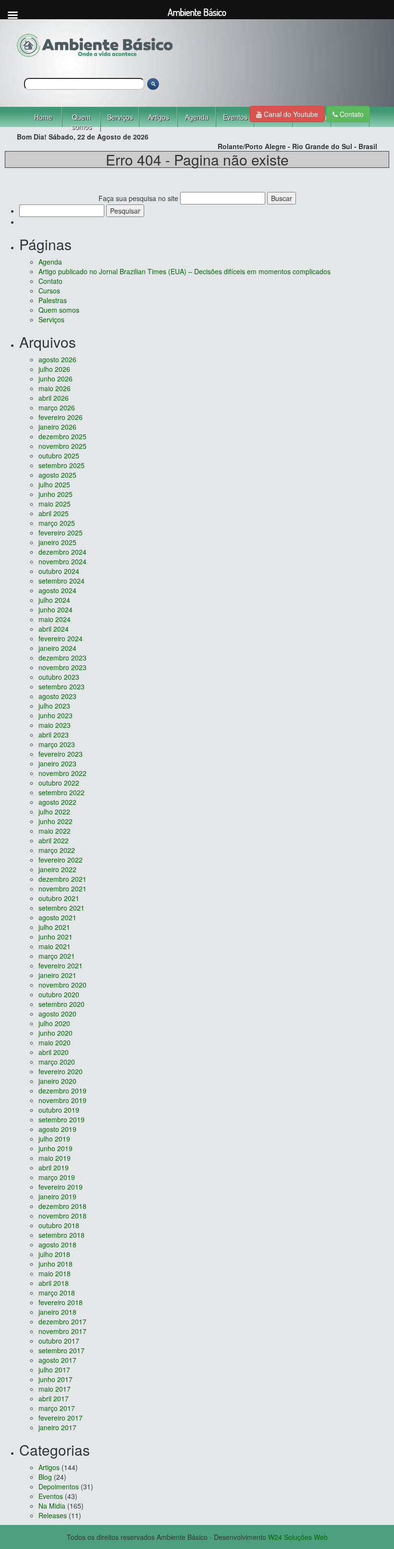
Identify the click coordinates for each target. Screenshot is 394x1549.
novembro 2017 (62, 1331)
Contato (351, 114)
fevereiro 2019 (60, 1187)
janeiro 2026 (57, 427)
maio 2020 (54, 1042)
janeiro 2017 (57, 1427)
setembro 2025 (61, 465)
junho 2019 (55, 1148)
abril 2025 (53, 513)
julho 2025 (54, 484)
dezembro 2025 (62, 436)
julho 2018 (54, 1254)
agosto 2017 (57, 1360)
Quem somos (82, 121)
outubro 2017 (58, 1341)
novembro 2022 (62, 773)
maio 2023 (54, 725)
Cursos (49, 290)
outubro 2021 (58, 898)
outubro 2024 (58, 571)
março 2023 (56, 744)
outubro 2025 (58, 455)
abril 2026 (53, 398)
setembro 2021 (61, 908)
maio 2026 (54, 388)
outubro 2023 (58, 677)
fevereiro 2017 (60, 1417)
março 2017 (56, 1408)
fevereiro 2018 (60, 1302)
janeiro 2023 (57, 763)
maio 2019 (54, 1158)
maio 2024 (54, 619)
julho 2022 (54, 811)
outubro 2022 (58, 782)
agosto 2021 (57, 917)
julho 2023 (54, 706)
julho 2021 (54, 927)
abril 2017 (53, 1398)
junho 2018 (55, 1264)
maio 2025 (54, 503)
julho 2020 (54, 1023)
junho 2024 (55, 609)
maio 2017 (54, 1389)
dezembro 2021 (62, 879)
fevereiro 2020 (60, 1071)
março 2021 (56, 956)
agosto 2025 (57, 475)
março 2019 (56, 1177)
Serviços (120, 117)
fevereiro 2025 (60, 532)
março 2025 (56, 523)
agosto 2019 (57, 1129)
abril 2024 (53, 629)
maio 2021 (54, 946)
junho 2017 (55, 1379)
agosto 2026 (57, 359)
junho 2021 (55, 936)
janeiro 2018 (57, 1312)
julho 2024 (54, 600)
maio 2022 (54, 831)
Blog (45, 1477)
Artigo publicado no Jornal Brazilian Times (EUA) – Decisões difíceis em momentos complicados (184, 271)
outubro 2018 (58, 1225)
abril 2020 (53, 1052)
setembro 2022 (61, 792)
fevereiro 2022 (60, 859)
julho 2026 (54, 369)
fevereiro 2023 (60, 754)
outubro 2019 (58, 1110)
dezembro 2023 (62, 657)
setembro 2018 (61, 1235)
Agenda (197, 117)
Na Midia (51, 1506)
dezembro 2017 (62, 1321)
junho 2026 (55, 378)
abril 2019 (53, 1167)
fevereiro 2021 (60, 965)
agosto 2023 (57, 696)
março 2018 (56, 1292)
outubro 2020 (58, 994)
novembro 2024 (62, 561)
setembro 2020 (61, 1004)
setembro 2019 (61, 1119)
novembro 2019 (62, 1100)
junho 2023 (55, 715)
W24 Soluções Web (298, 1537)
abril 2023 (53, 734)
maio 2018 (54, 1273)
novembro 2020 (62, 985)
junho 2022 (55, 821)
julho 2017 (54, 1369)
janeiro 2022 (57, 869)
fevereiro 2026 (60, 417)
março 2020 (56, 1062)
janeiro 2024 (57, 648)
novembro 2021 (62, 888)
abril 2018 (53, 1283)
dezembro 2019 (62, 1090)
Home (43, 117)
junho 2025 (55, 494)
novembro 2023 (62, 667)
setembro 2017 (61, 1350)
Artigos (158, 117)
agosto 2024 (57, 590)
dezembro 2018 (62, 1206)
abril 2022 (53, 840)
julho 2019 (54, 1138)
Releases (52, 1515)
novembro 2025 (62, 446)
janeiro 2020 (57, 1081)
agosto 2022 (57, 802)
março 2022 (56, 850)
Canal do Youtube (290, 114)
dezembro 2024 (62, 552)
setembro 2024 (61, 580)
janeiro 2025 (57, 542)
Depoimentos (58, 1486)
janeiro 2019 (57, 1196)
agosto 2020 (57, 1013)
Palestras (52, 300)
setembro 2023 (61, 686)
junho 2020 (55, 1033)
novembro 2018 (62, 1215)
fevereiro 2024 (60, 638)
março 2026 (56, 407)
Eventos (235, 117)
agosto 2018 (57, 1244)
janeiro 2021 (57, 975)
